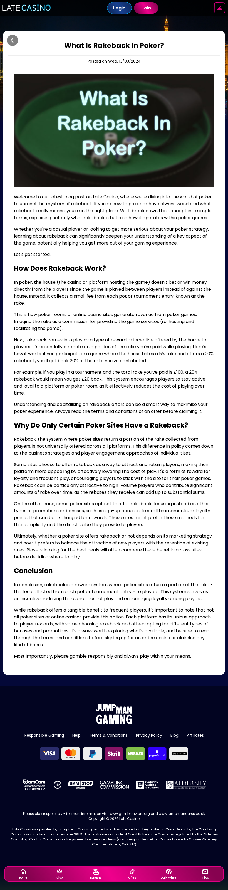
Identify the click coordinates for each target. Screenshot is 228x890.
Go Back (12, 40)
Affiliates (195, 735)
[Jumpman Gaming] (114, 722)
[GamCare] (34, 785)
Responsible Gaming (44, 735)
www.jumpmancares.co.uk (182, 813)
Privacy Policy (149, 735)
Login (119, 8)
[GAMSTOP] (80, 785)
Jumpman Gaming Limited (81, 829)
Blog (174, 735)
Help (76, 735)
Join (146, 8)
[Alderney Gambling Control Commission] (186, 785)
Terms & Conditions (108, 735)
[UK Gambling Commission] (114, 785)
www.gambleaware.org (130, 813)
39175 (78, 834)
